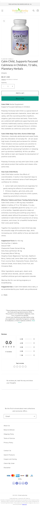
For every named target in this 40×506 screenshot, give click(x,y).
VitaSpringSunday (22, 495)
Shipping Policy (9, 434)
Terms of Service (9, 438)
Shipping (3, 79)
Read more (24, 504)
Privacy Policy (8, 442)
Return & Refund (9, 430)
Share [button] (5, 295)
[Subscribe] (34, 416)
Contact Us (7, 450)
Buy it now (20, 98)
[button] (2, 11)
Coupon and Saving (10, 459)
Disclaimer (7, 467)
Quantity (4, 82)
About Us (7, 425)
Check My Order (9, 463)
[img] (8, 347)
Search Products (9, 455)
